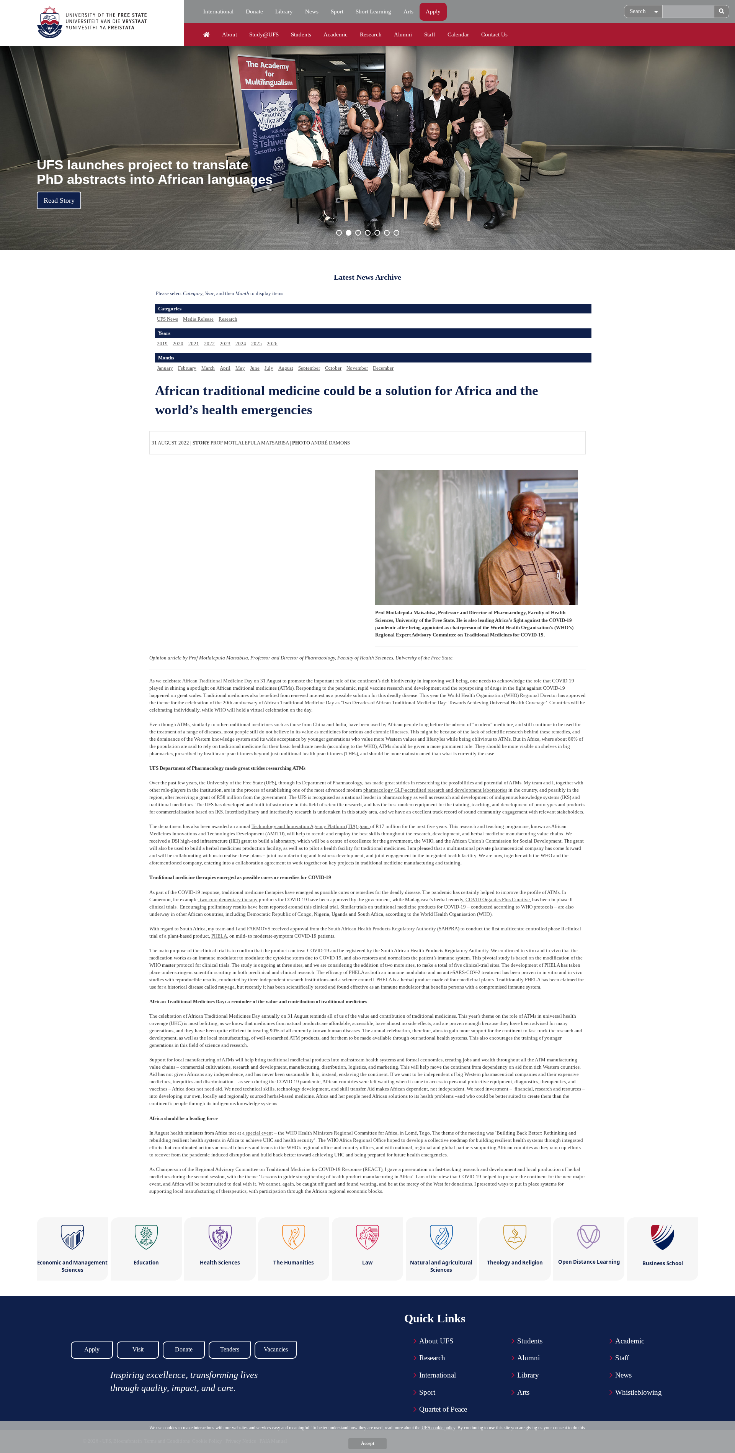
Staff (429, 34)
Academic (335, 34)
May (240, 368)
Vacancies (276, 1349)
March (208, 368)
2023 (225, 343)
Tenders (229, 1349)
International (218, 11)
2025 (256, 343)
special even (258, 1133)
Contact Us (494, 34)
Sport (337, 11)
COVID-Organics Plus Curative (498, 899)
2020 (178, 343)
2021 (193, 343)
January (165, 368)
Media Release (198, 319)
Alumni (403, 34)
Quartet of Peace (443, 1409)
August (285, 368)
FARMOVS (258, 928)
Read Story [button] (59, 200)
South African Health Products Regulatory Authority (382, 928)
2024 (240, 343)
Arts (408, 11)
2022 (209, 343)
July (269, 368)
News (311, 11)
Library (284, 11)
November (357, 368)
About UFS (436, 1341)
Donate (254, 11)
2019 (162, 343)
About (229, 34)
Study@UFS (264, 34)
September (309, 368)
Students (301, 34)
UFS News (167, 319)
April (225, 368)
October (333, 368)
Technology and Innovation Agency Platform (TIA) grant (311, 826)
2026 (272, 343)
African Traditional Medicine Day (218, 681)
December (383, 368)
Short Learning (373, 11)
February (187, 368)
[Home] (206, 35)
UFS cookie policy (438, 1427)
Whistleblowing (638, 1392)
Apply (433, 11)
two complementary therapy (228, 899)
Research (371, 34)
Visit (138, 1349)
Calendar (458, 34)
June (255, 368)
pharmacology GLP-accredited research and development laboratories (435, 790)
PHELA (219, 936)
